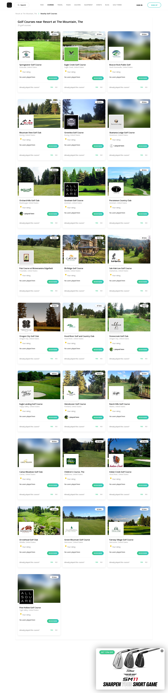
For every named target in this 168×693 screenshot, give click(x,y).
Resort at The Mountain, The (26, 13)
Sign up (154, 5)
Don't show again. (131, 688)
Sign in (139, 5)
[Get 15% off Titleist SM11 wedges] (130, 669)
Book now (53, 78)
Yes (51, 87)
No (56, 87)
